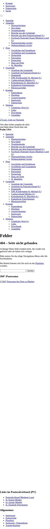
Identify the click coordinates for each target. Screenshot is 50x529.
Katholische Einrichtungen (22, 85)
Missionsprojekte (18, 88)
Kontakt (9, 3)
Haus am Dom (17, 63)
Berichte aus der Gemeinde (23, 33)
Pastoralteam (16, 93)
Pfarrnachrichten (18, 25)
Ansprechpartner (18, 98)
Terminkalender (18, 30)
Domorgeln (16, 55)
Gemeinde (10, 68)
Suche (8, 11)
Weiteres (9, 105)
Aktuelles (10, 23)
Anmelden (15, 115)
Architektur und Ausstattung (23, 53)
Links (13, 110)
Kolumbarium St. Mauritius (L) (24, 83)
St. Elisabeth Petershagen (17, 505)
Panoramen (16, 58)
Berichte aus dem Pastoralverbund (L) (27, 35)
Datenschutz (11, 8)
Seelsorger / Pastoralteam (17, 523)
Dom (8, 48)
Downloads (16, 112)
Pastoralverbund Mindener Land (20, 497)
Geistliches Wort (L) (20, 108)
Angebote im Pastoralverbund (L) (26, 73)
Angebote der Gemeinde (22, 70)
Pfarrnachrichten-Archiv (21, 43)
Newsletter (16, 28)
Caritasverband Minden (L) (23, 80)
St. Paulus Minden (14, 500)
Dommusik (16, 75)
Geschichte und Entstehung (23, 50)
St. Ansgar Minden (14, 502)
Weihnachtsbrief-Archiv (21, 45)
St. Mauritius (16, 65)
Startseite (9, 20)
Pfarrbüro (15, 95)
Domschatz (16, 60)
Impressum (10, 6)
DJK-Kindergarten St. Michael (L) (26, 78)
